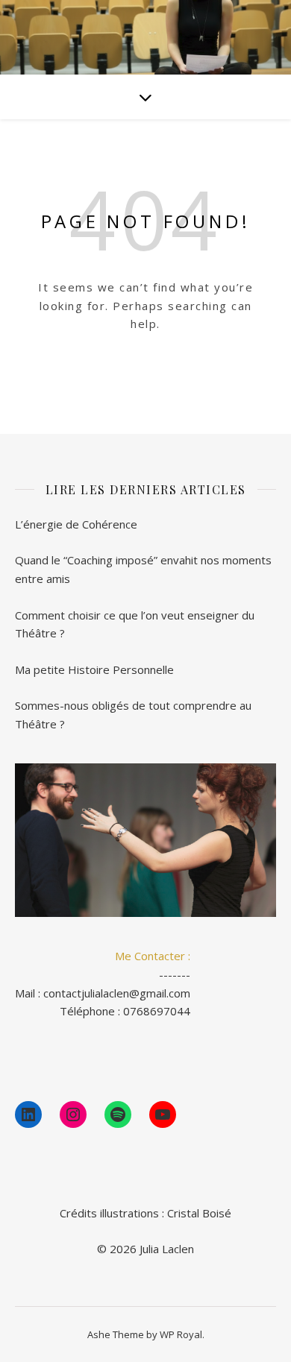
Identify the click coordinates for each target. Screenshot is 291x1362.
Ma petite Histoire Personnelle (94, 669)
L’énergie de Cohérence (76, 524)
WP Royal (181, 1334)
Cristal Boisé (199, 1212)
